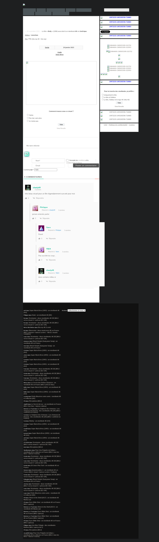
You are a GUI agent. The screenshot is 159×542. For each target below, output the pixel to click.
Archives (64, 310)
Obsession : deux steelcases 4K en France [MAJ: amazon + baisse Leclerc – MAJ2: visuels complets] (41, 332)
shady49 (52, 210)
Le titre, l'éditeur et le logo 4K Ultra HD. (117, 100)
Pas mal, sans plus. (35, 118)
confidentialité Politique (74, 163)
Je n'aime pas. (34, 121)
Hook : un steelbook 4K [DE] (42, 315)
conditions (82, 160)
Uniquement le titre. (110, 95)
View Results (61, 128)
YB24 (57, 273)
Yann (57, 252)
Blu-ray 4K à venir (44, 327)
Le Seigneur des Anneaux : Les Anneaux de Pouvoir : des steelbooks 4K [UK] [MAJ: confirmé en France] (42, 410)
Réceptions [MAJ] (35, 401)
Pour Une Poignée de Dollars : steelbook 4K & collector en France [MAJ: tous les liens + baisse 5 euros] (41, 452)
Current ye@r (29, 170)
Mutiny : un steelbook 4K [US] (39, 421)
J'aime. (31, 115)
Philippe (58, 230)
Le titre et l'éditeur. (110, 97)
